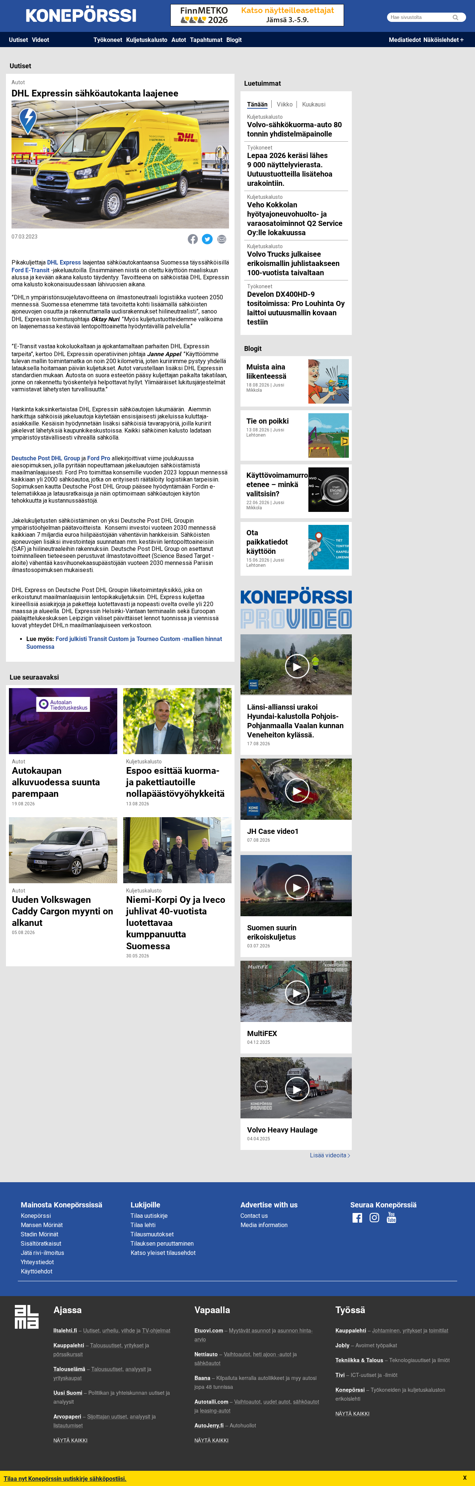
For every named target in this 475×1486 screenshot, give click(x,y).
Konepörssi (36, 1215)
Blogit (234, 39)
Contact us (254, 1215)
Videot (40, 39)
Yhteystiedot (37, 1262)
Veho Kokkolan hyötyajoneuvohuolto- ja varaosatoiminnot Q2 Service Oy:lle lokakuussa (295, 218)
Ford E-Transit (30, 270)
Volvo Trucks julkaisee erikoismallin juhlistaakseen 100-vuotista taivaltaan (293, 263)
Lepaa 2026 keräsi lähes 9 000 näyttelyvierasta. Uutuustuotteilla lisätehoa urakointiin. (289, 169)
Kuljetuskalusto (146, 39)
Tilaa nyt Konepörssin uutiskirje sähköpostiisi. (65, 1478)
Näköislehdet (441, 39)
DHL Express (64, 262)
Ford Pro (99, 458)
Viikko (285, 104)
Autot (178, 39)
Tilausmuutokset (152, 1234)
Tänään (257, 104)
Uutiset (18, 39)
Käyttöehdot (36, 1271)
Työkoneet (108, 39)
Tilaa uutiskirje (149, 1215)
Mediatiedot (405, 39)
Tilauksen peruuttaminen (162, 1243)
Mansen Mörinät (42, 1225)
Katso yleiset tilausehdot (163, 1252)
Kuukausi (313, 104)
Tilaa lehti (143, 1225)
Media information (264, 1225)
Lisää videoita (330, 1155)
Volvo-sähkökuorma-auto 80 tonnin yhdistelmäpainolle (294, 128)
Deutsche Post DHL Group (47, 458)
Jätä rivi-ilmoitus (42, 1252)
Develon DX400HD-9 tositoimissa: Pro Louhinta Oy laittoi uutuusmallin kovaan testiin (296, 307)
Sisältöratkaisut (41, 1243)
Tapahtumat (206, 39)
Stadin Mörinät (39, 1234)
